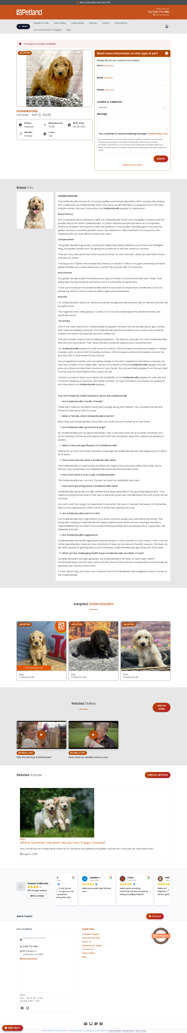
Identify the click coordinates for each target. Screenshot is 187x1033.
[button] (168, 890)
